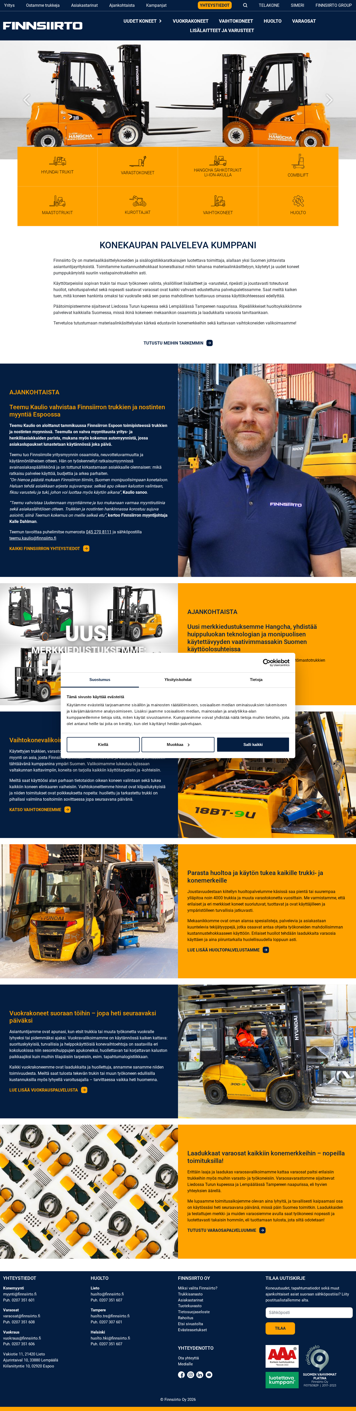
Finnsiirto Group (334, 5)
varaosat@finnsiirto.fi (21, 1316)
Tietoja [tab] (256, 679)
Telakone (269, 5)
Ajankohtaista (122, 5)
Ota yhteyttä (188, 1358)
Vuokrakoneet (190, 21)
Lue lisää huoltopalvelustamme (224, 950)
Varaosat (304, 21)
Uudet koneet (140, 21)
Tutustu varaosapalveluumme (222, 1230)
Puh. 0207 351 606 (19, 1344)
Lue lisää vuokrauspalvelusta (44, 1090)
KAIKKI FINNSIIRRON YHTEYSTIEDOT (45, 548)
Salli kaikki (253, 744)
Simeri (297, 5)
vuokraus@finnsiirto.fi (22, 1338)
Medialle (185, 1364)
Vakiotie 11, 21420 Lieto (24, 1354)
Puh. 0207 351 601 (19, 1300)
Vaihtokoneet (236, 21)
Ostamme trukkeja (43, 5)
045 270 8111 (99, 531)
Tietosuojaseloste (194, 1312)
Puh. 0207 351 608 (19, 1322)
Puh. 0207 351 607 (106, 1300)
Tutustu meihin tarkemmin (174, 343)
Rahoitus (185, 1318)
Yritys (9, 5)
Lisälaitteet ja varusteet (222, 30)
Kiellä (103, 744)
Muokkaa (175, 744)
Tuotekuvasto (190, 1306)
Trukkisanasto (190, 1294)
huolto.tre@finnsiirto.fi (110, 1316)
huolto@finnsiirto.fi (107, 1294)
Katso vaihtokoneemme (35, 809)
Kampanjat (156, 5)
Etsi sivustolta (190, 1324)
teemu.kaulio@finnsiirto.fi (32, 538)
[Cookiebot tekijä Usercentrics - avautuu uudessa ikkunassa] (267, 663)
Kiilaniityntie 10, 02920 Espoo (28, 1366)
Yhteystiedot (215, 5)
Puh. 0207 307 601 (106, 1322)
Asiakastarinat (84, 5)
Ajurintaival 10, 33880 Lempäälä (30, 1360)
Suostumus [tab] (100, 679)
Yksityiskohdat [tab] (178, 679)
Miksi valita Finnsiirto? (197, 1288)
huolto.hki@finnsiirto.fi (110, 1338)
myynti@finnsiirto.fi (19, 1294)
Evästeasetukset (192, 1330)
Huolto (272, 21)
